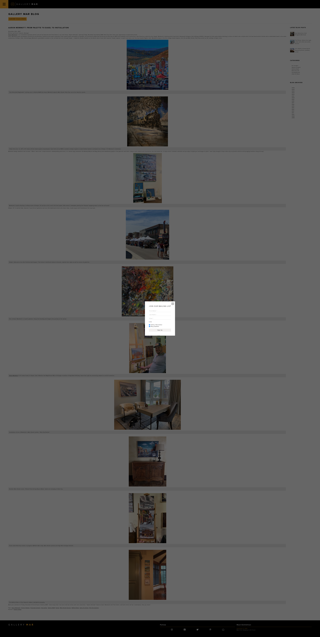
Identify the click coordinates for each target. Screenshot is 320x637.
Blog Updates (155, 326)
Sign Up (160, 330)
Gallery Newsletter (156, 325)
